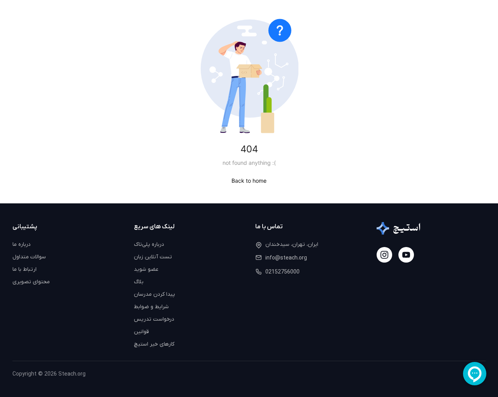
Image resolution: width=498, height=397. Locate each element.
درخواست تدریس (154, 319)
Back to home (249, 180)
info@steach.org (286, 258)
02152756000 (282, 272)
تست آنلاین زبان (153, 257)
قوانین (141, 331)
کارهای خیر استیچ (154, 344)
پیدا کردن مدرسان (154, 294)
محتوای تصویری (31, 282)
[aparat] (406, 255)
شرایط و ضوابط (151, 307)
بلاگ (139, 282)
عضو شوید (146, 269)
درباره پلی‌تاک (149, 244)
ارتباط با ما (24, 269)
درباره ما (21, 244)
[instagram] (384, 255)
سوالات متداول (29, 257)
